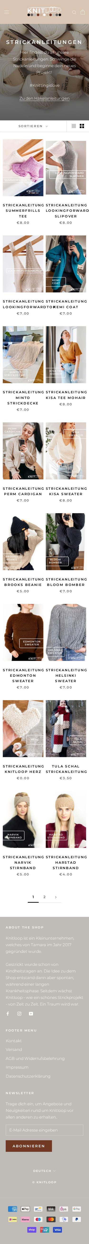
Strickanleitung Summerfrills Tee (24, 210)
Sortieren (32, 126)
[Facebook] (8, 1013)
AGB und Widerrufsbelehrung (35, 1058)
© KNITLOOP (44, 1182)
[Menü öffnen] (6, 12)
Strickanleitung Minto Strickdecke (24, 397)
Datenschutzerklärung (28, 1076)
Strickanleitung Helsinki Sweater (67, 675)
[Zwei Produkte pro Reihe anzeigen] (82, 126)
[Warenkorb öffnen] (83, 12)
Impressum (17, 1067)
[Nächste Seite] (55, 897)
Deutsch (42, 1171)
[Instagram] (19, 1013)
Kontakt (14, 1040)
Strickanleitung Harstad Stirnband (67, 862)
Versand (14, 1049)
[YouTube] (31, 1013)
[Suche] (74, 12)
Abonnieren (29, 1146)
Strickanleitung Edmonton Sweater (24, 675)
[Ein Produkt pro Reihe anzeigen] (74, 126)
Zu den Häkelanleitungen (44, 98)
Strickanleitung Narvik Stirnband (24, 862)
